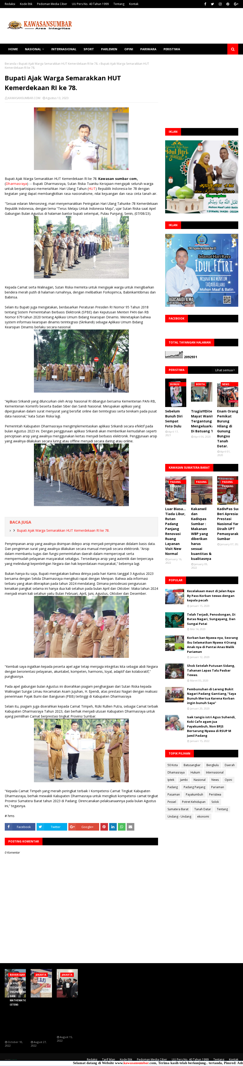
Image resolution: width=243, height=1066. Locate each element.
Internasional (215, 772)
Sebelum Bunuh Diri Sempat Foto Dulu (173, 418)
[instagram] (220, 4)
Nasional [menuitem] (33, 49)
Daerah (230, 765)
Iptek (171, 780)
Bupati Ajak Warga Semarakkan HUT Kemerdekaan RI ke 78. (58, 64)
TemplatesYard (11, 1059)
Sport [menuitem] (89, 49)
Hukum (195, 772)
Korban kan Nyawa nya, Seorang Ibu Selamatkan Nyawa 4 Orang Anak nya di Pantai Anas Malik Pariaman (212, 645)
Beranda (10, 64)
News (215, 780)
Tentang (118, 4)
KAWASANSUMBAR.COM (24, 98)
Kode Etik (26, 4)
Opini (228, 780)
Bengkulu (212, 765)
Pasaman (174, 794)
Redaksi (10, 4)
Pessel (172, 802)
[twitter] (212, 4)
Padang (173, 787)
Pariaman (217, 787)
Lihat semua (224, 370)
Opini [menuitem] (128, 49)
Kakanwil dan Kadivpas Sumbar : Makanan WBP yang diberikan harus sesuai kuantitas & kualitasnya (201, 534)
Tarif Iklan (108, 1059)
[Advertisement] (201, 91)
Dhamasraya (176, 772)
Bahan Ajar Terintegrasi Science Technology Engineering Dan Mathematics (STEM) (16, 1019)
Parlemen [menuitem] (109, 49)
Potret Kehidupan (194, 802)
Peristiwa (215, 794)
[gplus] (235, 4)
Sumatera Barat (178, 809)
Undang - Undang (179, 816)
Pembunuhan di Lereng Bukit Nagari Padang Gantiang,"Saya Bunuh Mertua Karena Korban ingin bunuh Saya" (211, 696)
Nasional (200, 780)
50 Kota (173, 765)
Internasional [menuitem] (63, 49)
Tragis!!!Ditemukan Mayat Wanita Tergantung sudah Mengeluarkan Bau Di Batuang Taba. (207, 421)
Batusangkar (192, 765)
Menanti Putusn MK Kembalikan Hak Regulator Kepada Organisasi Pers (41, 1019)
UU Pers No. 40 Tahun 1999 (90, 4)
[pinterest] (227, 4)
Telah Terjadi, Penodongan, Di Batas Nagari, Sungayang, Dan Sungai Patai (211, 619)
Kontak (133, 4)
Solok (215, 802)
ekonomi (203, 816)
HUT (92, 188)
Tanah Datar (202, 809)
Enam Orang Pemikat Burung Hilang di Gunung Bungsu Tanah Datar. (227, 428)
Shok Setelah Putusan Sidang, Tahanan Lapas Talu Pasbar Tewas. (211, 670)
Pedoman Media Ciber (52, 4)
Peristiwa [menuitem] (172, 49)
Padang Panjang (194, 787)
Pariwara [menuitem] (148, 49)
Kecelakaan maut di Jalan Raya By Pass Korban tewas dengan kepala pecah (211, 595)
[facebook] (205, 4)
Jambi (184, 780)
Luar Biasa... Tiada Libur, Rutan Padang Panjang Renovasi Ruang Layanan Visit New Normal (175, 531)
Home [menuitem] (13, 49)
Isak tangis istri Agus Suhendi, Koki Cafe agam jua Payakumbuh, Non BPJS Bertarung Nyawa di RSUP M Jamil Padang (211, 726)
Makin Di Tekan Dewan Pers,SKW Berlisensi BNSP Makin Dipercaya (67, 1016)
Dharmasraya (16, 183)
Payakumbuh (194, 794)
